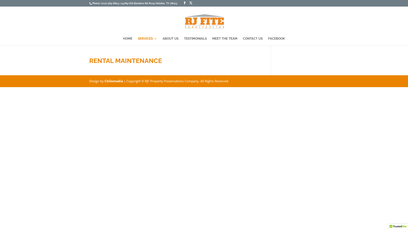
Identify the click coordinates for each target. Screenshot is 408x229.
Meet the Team (224, 38)
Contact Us (253, 38)
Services (145, 38)
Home (127, 38)
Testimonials (195, 38)
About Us (170, 38)
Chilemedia (114, 81)
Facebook (276, 38)
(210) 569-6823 (110, 3)
